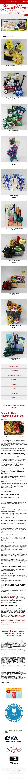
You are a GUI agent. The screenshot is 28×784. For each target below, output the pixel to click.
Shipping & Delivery (14, 768)
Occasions (14, 379)
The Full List (14, 393)
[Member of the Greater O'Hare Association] (14, 739)
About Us (22, 770)
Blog (12, 1)
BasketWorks (16, 622)
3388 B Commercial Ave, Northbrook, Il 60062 (14, 773)
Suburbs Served (22, 768)
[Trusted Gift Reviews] (14, 723)
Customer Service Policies (13, 770)
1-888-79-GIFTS (14, 13)
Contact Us (18, 1)
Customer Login (17, 771)
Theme (14, 388)
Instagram (10, 620)
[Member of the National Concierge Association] (14, 749)
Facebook (4, 620)
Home (8, 1)
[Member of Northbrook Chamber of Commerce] (14, 731)
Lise (8, 624)
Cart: (26, 1)
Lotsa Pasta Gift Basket (9, 596)
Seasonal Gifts (13, 366)
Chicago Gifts (14, 370)
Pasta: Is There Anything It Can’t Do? (13, 414)
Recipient (14, 384)
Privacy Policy (4, 770)
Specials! (14, 397)
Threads (16, 620)
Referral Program (5, 768)
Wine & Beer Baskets (14, 375)
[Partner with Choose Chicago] (14, 761)
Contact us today (19, 616)
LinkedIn (23, 620)
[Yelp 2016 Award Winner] (14, 698)
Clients (12, 771)
